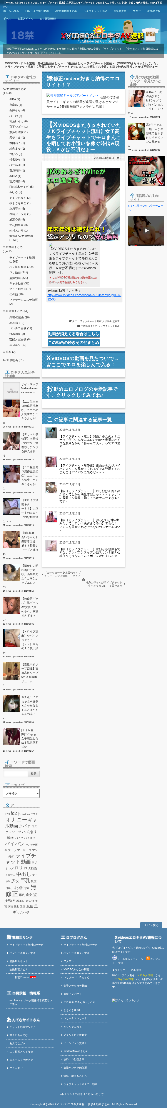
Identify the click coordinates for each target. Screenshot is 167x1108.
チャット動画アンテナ (23, 1027)
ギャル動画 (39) (19, 283)
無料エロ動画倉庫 (73, 1059)
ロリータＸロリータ (75, 1018)
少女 (15, 880)
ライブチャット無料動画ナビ (26, 944)
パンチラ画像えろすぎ (23, 953)
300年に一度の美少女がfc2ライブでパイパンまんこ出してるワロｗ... (145, 102)
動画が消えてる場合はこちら (73, 334)
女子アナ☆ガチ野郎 (75, 985)
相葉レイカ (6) (18, 121)
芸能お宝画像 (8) (19, 339)
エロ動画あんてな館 (21, 1051)
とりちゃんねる (72, 1026)
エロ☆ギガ (16, 1068)
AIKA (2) (14, 99)
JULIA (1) (15, 176)
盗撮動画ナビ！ (19, 969)
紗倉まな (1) (17, 148)
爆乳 (22, 895)
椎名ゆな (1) (17, 159)
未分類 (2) (9, 352)
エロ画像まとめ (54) (15, 311)
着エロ (20, 900)
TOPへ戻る (151, 925)
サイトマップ (29, 384)
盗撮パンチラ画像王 (75, 1067)
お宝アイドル (25, 18)
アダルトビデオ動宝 (75, 1034)
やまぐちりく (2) (19, 197)
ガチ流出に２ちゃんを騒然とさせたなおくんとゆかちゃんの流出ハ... (20, 707)
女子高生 (107, 321)
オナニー (16, 819)
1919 (7, 814)
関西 (10, 906)
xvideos (26, 814)
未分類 (18, 888)
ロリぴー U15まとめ (76, 977)
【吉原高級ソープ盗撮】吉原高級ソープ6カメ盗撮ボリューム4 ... (20, 675)
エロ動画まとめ (73, 63)
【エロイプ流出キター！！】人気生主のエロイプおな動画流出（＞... (20, 510)
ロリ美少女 (119, 11)
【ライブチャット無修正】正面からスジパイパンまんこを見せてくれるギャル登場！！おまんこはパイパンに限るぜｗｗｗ (89, 469)
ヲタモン (68, 961)
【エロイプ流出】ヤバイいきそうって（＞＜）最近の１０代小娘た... (20, 642)
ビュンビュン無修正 (75, 1043)
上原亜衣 (10, 874)
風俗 (29, 906)
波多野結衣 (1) (18, 132)
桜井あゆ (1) (17, 164)
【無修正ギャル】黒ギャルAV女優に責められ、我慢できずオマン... (20, 609)
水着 (27, 888)
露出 (16, 906)
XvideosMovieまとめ (75, 1051)
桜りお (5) (15, 115)
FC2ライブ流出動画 (37, 11)
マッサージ (24, 850)
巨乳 (25, 880)
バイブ (19, 838)
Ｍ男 (27, 912)
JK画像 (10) (16, 323)
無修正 (116, 321)
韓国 (22, 906)
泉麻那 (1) (15, 104)
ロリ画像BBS (48, 18)
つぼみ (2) (15, 154)
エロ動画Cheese (19, 977)
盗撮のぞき (153, 11)
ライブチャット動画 (99, 63)
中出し (24, 874)
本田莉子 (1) (17, 143)
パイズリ (29, 838)
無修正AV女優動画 (21, 236)
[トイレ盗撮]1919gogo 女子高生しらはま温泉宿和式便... (29, 738)
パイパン (15, 844)
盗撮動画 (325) (18, 278)
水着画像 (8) (17, 334)
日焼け (9, 888)
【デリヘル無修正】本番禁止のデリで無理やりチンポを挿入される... (20, 445)
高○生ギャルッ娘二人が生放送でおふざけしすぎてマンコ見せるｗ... (145, 135)
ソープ (16, 832)
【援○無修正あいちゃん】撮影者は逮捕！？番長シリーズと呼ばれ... (20, 543)
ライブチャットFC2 (95, 11)
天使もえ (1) (17, 137)
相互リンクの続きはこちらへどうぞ (83, 1094)
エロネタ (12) (17, 344)
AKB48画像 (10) (19, 317)
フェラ (12, 850)
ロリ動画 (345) (18, 272)
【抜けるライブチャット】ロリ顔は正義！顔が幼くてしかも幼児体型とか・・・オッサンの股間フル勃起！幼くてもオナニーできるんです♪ (89, 496)
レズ (11, 868)
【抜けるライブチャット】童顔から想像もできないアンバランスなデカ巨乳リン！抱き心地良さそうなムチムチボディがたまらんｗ (89, 552)
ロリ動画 (30, 868)
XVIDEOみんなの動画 (76, 969)
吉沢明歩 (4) (17, 181)
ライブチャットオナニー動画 (80, 1084)
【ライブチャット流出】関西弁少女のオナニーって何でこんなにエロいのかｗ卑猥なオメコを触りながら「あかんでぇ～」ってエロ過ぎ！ (89, 441)
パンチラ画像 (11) (20, 328)
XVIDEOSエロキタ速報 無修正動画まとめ (32, 63)
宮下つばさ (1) (18, 126)
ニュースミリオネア (21, 1059)
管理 (120, 962)
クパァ (25, 826)
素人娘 (30, 900)
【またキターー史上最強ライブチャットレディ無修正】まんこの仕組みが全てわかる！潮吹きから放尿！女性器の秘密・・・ (62, 577)
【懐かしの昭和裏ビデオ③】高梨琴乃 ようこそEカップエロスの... (21, 576)
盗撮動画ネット (19, 961)
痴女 (29, 895)
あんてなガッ (17, 1043)
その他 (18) (16, 294)
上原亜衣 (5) (17, 208)
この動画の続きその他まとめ (73, 342)
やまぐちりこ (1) (19, 203)
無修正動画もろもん (75, 1075)
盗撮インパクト (72, 993)
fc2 (14, 813)
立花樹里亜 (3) (18, 225)
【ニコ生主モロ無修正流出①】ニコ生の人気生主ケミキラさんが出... (20, 412)
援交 (34, 881)
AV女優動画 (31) (13, 360)
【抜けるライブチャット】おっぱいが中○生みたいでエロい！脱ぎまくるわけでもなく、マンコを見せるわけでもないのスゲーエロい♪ (89, 525)
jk (19, 813)
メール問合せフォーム (130, 959)
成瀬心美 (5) (17, 219)
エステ (34, 814)
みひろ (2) (15, 192)
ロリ (18, 867)
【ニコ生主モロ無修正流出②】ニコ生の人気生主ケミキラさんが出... (20, 478)
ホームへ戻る (11, 11)
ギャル (7, 18)
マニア (137, 11)
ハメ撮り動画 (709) (21, 267)
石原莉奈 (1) (17, 170)
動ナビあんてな (19, 1035)
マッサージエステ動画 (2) (23, 301)
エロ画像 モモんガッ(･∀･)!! (79, 1002)
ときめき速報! (71, 1010)
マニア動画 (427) (20, 288)
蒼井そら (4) (17, 110)
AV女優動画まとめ (66, 11)
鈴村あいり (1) (18, 230)
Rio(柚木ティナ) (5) (21, 186)
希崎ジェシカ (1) (19, 214)
